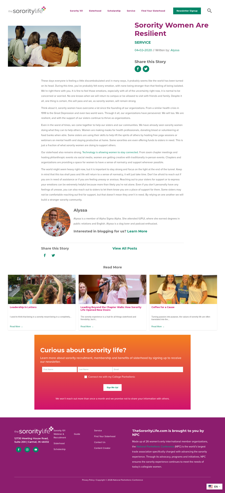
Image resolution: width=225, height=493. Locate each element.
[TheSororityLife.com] (27, 14)
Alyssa (175, 50)
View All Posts (125, 248)
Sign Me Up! (112, 387)
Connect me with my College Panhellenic (111, 377)
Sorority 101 (76, 11)
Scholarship (114, 11)
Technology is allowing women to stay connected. (110, 152)
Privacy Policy (88, 480)
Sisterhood (95, 11)
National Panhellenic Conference (155, 446)
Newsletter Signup (187, 11)
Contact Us (99, 442)
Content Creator (102, 448)
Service (131, 11)
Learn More (137, 231)
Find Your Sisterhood (153, 11)
